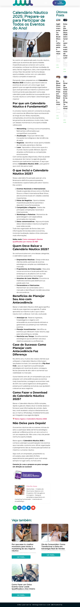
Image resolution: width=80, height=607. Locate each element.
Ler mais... (21, 557)
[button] (46, 3)
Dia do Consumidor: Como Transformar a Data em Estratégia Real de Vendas (53, 546)
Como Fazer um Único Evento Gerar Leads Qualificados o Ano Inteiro (23, 587)
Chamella (58, 605)
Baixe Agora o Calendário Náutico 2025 (31, 419)
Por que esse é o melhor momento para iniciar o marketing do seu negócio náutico (23, 547)
